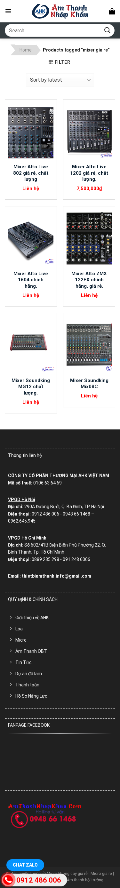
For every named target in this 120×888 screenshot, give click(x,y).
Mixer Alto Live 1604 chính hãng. (30, 280)
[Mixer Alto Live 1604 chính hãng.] (30, 238)
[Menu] (8, 11)
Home (26, 49)
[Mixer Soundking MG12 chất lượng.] (30, 345)
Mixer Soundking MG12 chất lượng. (31, 387)
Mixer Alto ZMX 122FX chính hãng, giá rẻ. (89, 280)
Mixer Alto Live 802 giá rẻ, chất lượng (31, 173)
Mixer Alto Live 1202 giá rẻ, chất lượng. (89, 173)
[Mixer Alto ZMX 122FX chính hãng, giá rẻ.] (89, 238)
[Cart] (112, 11)
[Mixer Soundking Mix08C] (89, 345)
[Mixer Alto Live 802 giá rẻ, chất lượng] (30, 131)
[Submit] (107, 30)
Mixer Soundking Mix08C (89, 384)
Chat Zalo (25, 865)
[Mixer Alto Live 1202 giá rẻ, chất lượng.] (89, 131)
